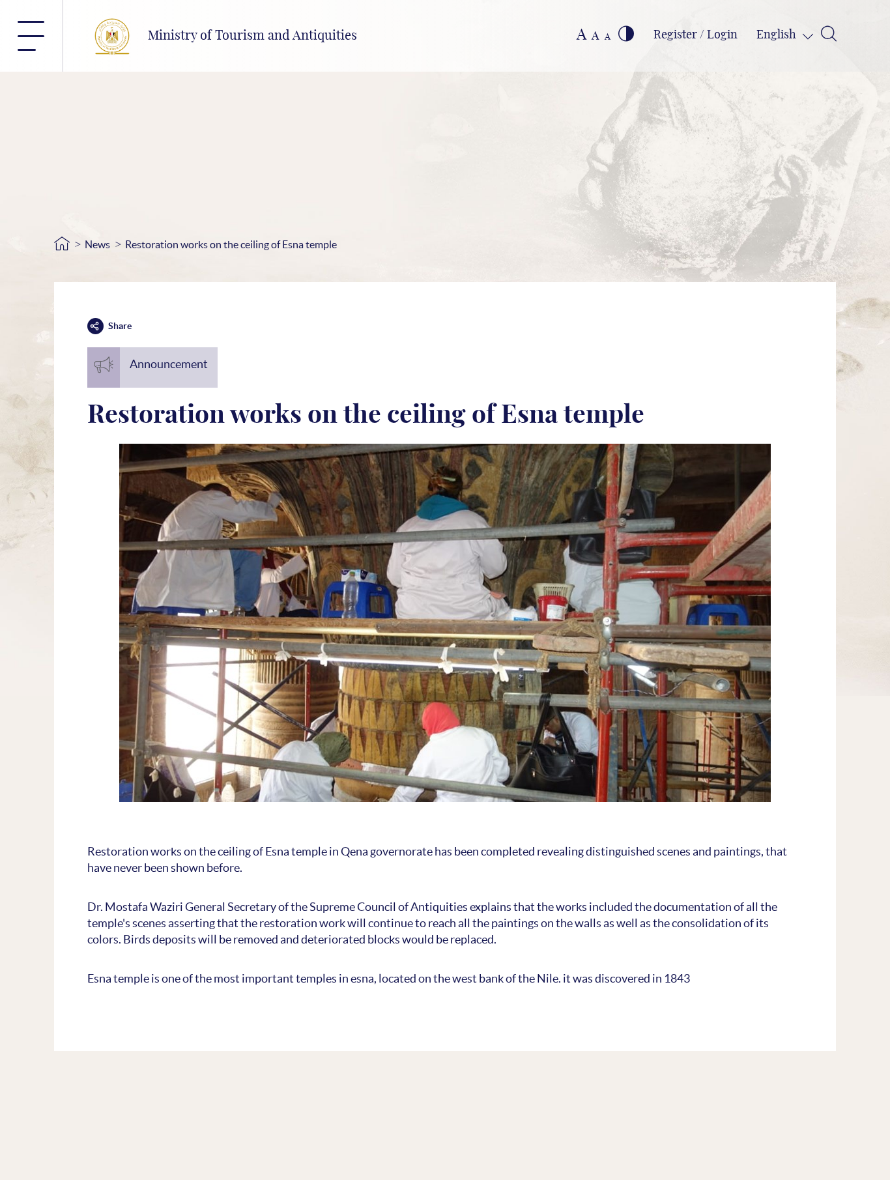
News (97, 244)
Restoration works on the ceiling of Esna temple (231, 244)
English (777, 35)
